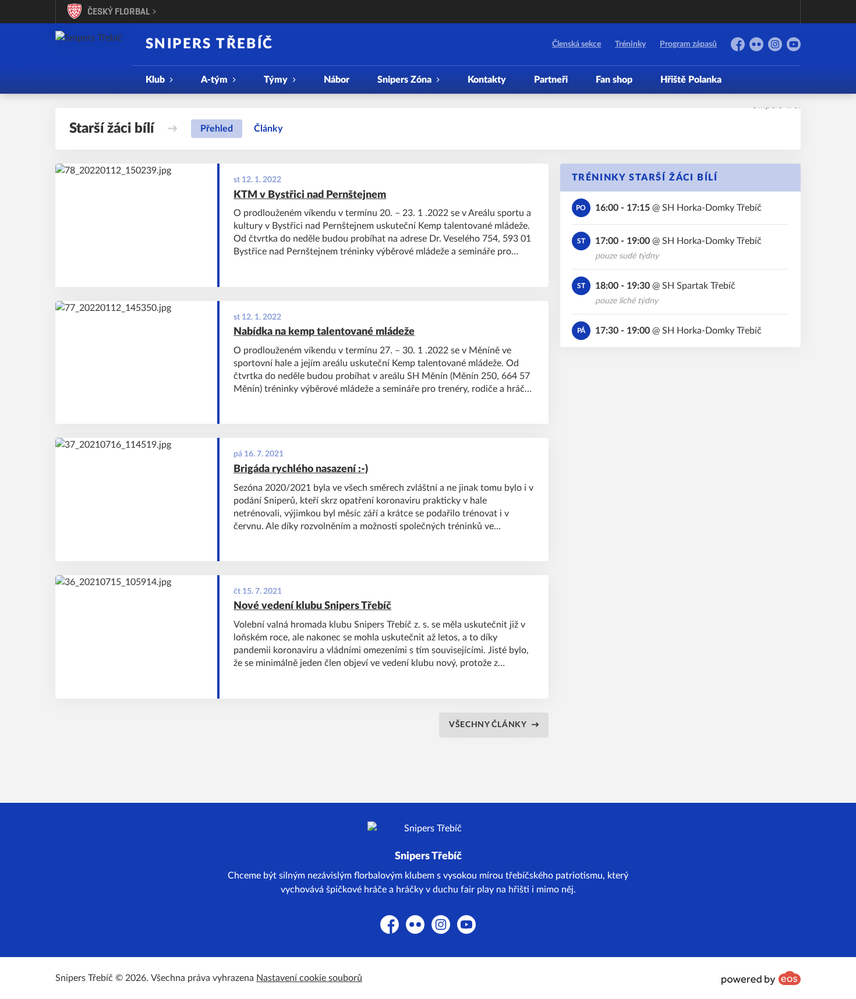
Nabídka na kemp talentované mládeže (324, 332)
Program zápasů (688, 44)
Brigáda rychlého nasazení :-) (301, 469)
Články (268, 128)
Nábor (336, 79)
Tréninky (630, 44)
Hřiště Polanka (690, 79)
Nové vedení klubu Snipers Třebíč (312, 606)
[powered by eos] (761, 978)
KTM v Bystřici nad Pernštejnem (310, 195)
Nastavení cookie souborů (309, 978)
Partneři (551, 79)
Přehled (216, 128)
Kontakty (487, 79)
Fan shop (614, 79)
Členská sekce (576, 44)
